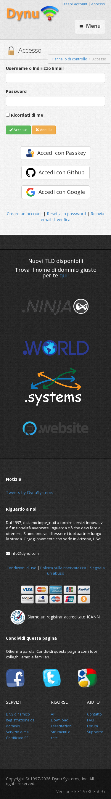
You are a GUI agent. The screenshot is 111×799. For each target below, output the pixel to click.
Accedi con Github (61, 172)
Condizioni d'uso (21, 567)
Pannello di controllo (69, 59)
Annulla (45, 129)
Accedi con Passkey (61, 152)
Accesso (98, 4)
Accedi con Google (61, 191)
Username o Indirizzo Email (35, 68)
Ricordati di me (27, 115)
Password (16, 91)
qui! (64, 275)
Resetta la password (66, 213)
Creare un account (24, 213)
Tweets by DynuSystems (29, 492)
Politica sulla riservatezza (63, 567)
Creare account (74, 4)
